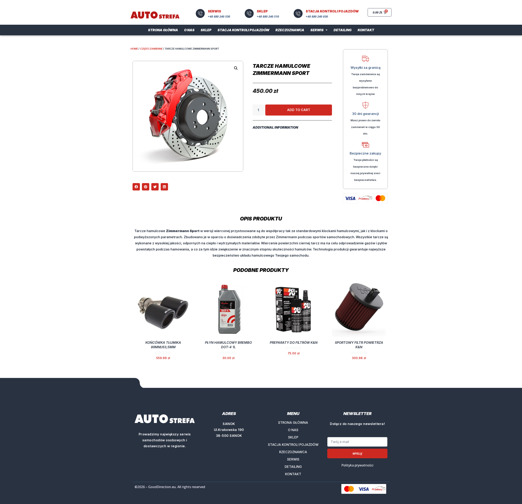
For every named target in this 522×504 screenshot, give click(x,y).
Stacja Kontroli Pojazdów (243, 30)
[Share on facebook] (136, 186)
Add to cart (298, 110)
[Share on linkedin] (164, 186)
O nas (189, 30)
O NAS (293, 430)
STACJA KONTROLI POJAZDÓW (293, 445)
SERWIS (293, 459)
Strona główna (163, 30)
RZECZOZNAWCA (293, 452)
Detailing (343, 30)
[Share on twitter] (155, 186)
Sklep (206, 30)
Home (134, 48)
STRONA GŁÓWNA (293, 423)
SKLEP (293, 437)
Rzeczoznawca (289, 30)
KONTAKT (293, 474)
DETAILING (293, 467)
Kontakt (366, 30)
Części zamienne (151, 48)
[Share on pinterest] (145, 186)
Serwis (317, 30)
